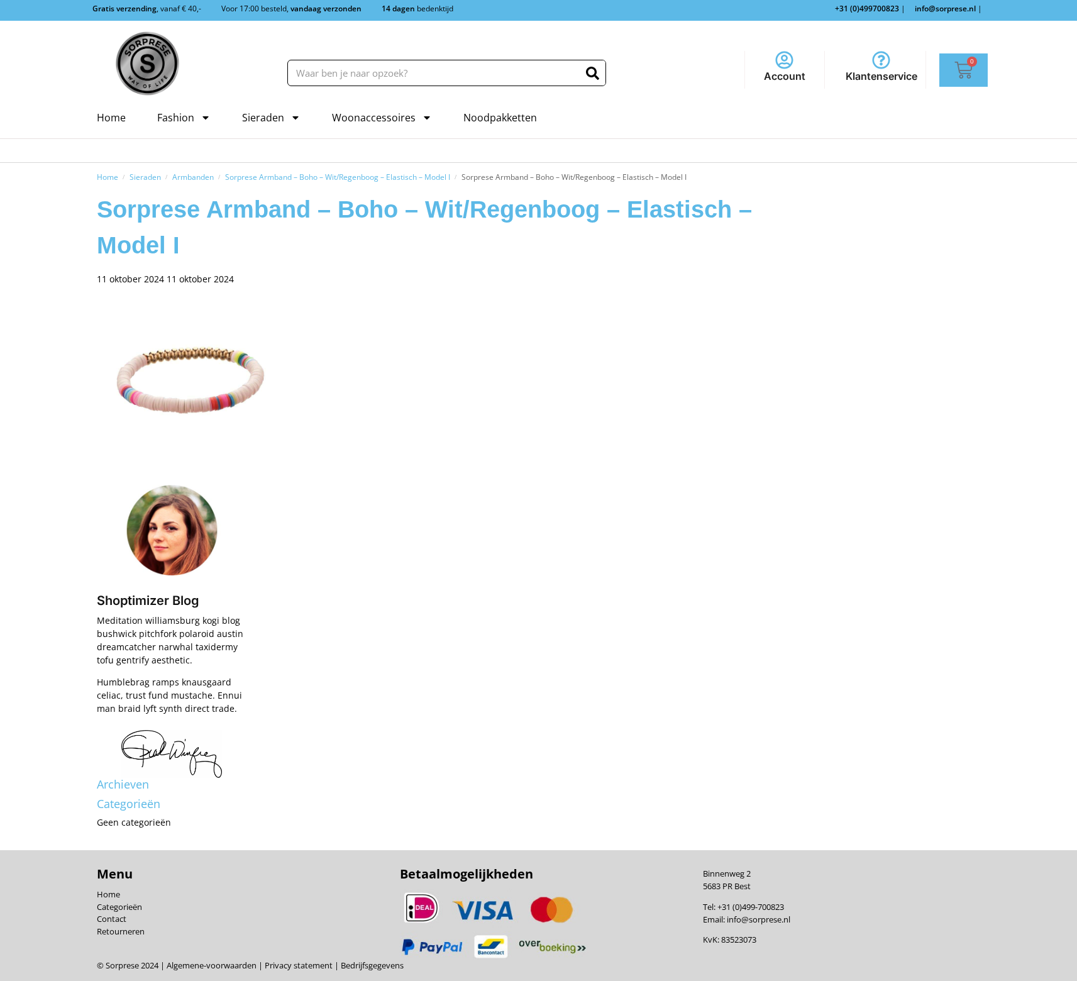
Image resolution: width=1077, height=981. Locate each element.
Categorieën (119, 906)
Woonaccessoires (374, 118)
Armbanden (193, 177)
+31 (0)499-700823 (750, 906)
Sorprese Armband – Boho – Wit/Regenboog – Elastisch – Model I (337, 177)
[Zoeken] (592, 73)
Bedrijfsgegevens (371, 965)
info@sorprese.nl (758, 919)
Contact (111, 918)
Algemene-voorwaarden (212, 965)
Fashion (175, 118)
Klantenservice (881, 76)
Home (111, 118)
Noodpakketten (500, 118)
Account (784, 76)
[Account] (784, 60)
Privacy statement (298, 965)
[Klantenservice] (881, 60)
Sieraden (263, 118)
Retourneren (121, 931)
